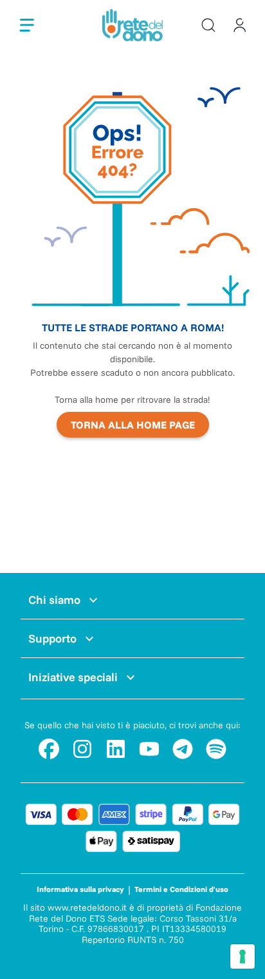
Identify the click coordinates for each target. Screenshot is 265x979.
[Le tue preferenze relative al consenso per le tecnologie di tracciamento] (242, 956)
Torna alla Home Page (133, 424)
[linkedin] (116, 749)
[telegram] (183, 749)
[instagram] (82, 749)
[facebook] (49, 749)
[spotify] (216, 749)
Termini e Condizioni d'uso (181, 889)
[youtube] (149, 749)
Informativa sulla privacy (80, 889)
